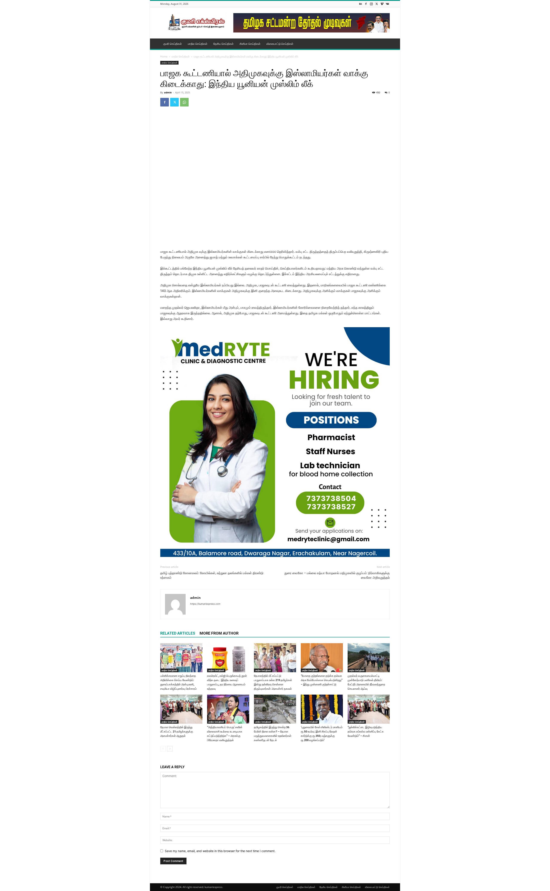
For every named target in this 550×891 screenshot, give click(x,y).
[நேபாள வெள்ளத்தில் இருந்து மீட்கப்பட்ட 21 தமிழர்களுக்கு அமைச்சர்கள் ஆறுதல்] (181, 709)
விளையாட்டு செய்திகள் (279, 44)
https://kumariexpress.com (205, 603)
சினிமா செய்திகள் (250, 44)
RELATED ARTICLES (177, 633)
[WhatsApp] (184, 102)
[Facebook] (366, 4)
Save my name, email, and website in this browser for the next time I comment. (220, 851)
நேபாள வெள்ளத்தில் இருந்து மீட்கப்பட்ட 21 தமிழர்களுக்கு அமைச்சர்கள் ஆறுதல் (176, 731)
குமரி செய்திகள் (172, 44)
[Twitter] (376, 4)
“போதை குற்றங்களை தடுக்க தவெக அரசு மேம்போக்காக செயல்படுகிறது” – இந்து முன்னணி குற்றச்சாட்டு (321, 680)
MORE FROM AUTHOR (219, 633)
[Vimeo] (382, 4)
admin (168, 92)
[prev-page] (163, 748)
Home (164, 56)
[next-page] (170, 748)
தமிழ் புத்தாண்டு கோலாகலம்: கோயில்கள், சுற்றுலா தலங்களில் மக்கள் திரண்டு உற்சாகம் (211, 575)
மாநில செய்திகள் (197, 44)
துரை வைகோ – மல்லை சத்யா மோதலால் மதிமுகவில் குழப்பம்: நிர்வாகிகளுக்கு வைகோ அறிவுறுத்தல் (337, 575)
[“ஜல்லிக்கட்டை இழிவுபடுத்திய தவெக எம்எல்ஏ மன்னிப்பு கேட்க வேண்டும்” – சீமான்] (369, 709)
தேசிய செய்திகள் (223, 44)
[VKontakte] (387, 4)
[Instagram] (371, 4)
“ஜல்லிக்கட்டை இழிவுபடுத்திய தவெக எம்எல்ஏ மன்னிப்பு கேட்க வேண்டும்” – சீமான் (366, 731)
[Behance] (360, 4)
